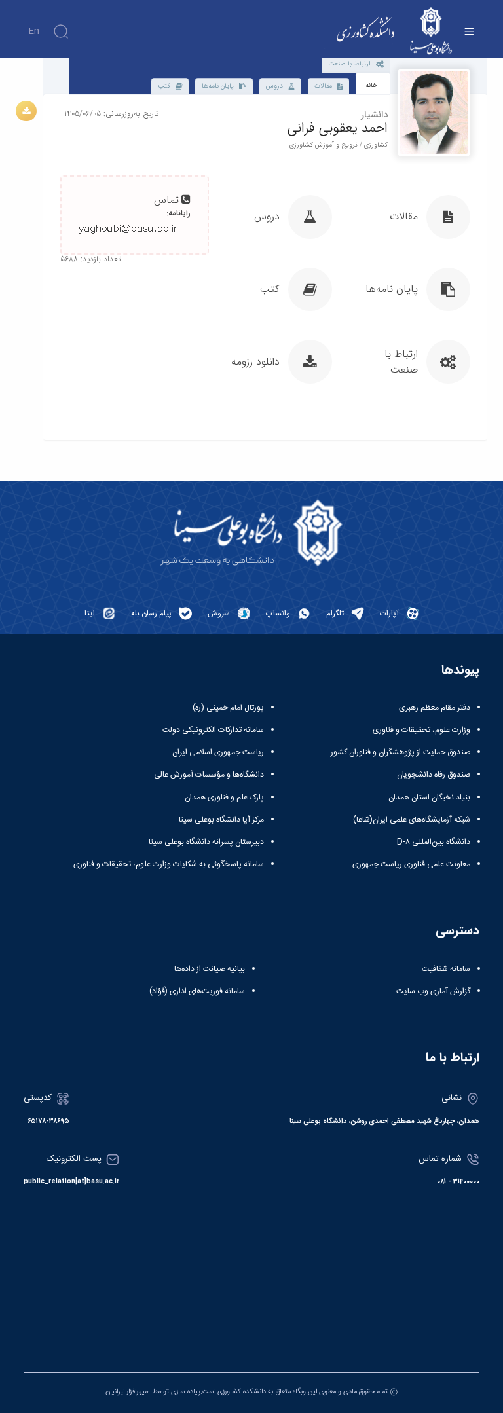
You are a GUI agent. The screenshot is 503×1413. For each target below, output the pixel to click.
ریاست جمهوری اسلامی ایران (218, 752)
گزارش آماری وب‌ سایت (433, 991)
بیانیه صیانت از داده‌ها (209, 969)
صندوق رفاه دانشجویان (433, 774)
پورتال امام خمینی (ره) (228, 707)
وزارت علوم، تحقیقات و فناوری (421, 730)
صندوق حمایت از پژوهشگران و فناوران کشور (400, 752)
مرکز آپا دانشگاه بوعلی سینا (221, 819)
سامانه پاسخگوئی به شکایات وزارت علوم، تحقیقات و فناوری (168, 864)
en (33, 31)
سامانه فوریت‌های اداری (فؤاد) (197, 991)
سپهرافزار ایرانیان (127, 1391)
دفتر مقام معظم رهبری (434, 707)
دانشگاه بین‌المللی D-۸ (433, 842)
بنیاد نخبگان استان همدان (429, 797)
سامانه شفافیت (446, 969)
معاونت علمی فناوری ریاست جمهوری (411, 864)
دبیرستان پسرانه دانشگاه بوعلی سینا (206, 842)
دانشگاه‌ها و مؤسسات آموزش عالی (209, 774)
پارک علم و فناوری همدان (224, 797)
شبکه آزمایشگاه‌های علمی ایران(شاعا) (411, 819)
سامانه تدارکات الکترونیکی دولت (213, 730)
